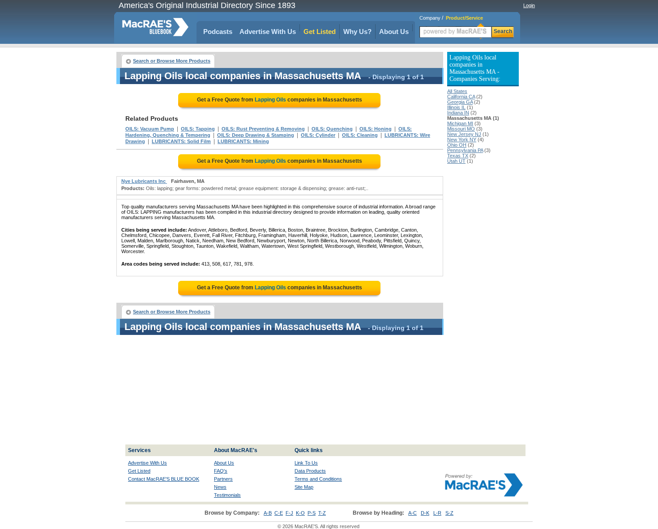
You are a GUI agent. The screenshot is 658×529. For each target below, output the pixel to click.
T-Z (322, 513)
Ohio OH (456, 145)
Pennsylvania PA (465, 150)
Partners (223, 479)
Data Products (310, 471)
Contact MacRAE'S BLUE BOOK (163, 479)
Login (529, 5)
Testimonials (227, 495)
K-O (300, 513)
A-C (412, 513)
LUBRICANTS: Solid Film (181, 141)
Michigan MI (460, 123)
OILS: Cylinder (318, 135)
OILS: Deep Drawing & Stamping (255, 135)
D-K (425, 513)
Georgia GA (460, 102)
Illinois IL (456, 107)
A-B (268, 513)
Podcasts (217, 31)
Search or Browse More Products (171, 60)
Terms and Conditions (318, 479)
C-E (278, 513)
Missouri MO (461, 128)
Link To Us (306, 463)
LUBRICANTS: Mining (243, 141)
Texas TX (457, 155)
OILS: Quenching (332, 128)
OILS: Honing (375, 128)
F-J (289, 513)
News (220, 487)
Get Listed (319, 31)
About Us (394, 31)
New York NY (461, 139)
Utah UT (456, 161)
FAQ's (220, 471)
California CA (461, 96)
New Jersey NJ (464, 134)
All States (457, 91)
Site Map (304, 487)
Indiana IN (458, 112)
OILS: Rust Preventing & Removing (263, 128)
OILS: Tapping (198, 128)
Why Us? (357, 31)
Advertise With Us (267, 31)
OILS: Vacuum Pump (149, 128)
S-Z (449, 513)
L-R (437, 513)
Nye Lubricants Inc (144, 181)
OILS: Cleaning (360, 135)
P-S (312, 513)
